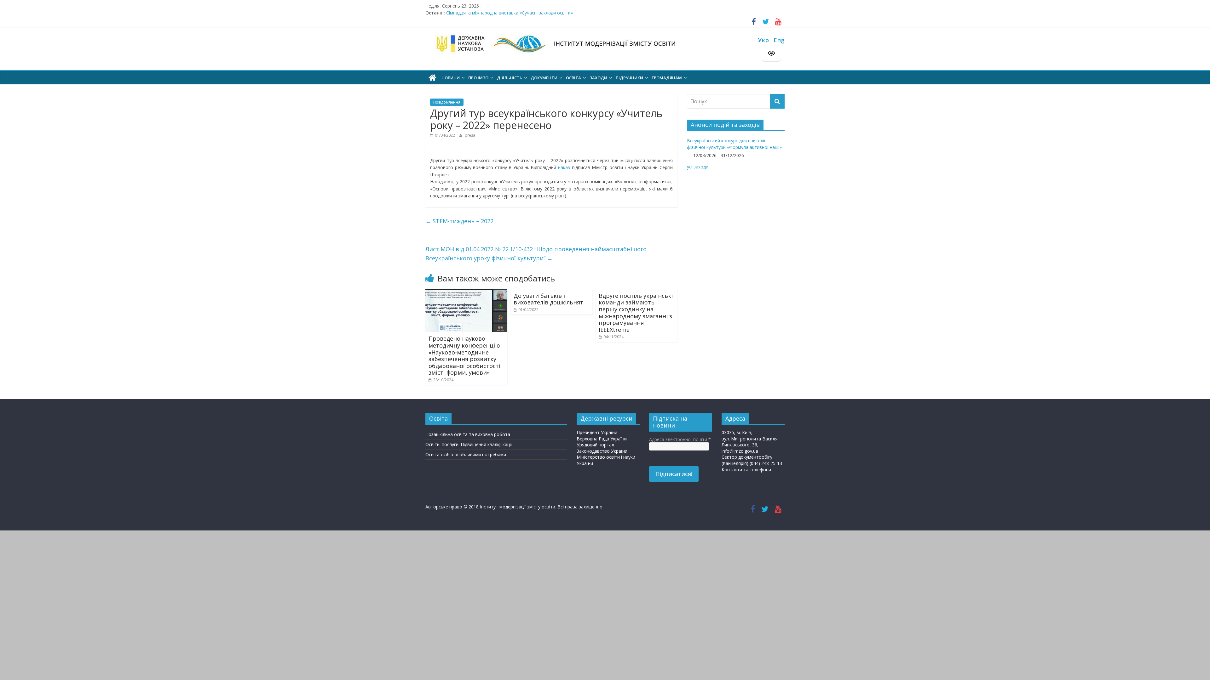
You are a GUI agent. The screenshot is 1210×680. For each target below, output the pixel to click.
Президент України (597, 432)
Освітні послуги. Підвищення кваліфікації (468, 444)
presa (470, 135)
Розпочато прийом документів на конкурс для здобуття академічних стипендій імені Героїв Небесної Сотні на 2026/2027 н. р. (581, 13)
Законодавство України (602, 451)
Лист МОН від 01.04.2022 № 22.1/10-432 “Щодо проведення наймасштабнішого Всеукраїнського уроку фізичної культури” (536, 253)
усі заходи (697, 167)
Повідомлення (446, 102)
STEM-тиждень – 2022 (459, 221)
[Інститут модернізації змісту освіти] (432, 77)
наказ (564, 167)
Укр (763, 40)
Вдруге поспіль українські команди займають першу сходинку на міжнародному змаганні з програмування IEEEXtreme (636, 312)
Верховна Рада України (602, 439)
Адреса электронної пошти (680, 439)
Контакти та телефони (746, 470)
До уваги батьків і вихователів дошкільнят (548, 299)
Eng (779, 40)
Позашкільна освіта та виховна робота (467, 434)
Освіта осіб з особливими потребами (465, 454)
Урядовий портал (595, 445)
